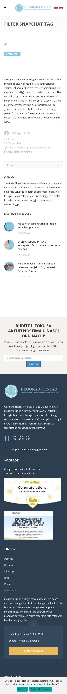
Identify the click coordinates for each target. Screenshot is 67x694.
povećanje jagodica (25, 615)
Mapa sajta (10, 590)
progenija (9, 615)
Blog (6, 577)
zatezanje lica (47, 607)
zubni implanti (15, 607)
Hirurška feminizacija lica (20, 147)
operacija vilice (44, 611)
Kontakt (8, 584)
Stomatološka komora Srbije (19, 473)
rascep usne (37, 598)
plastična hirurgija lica (37, 603)
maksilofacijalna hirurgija (17, 598)
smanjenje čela (20, 620)
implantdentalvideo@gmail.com (30, 449)
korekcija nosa (12, 611)
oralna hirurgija (31, 607)
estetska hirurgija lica (15, 603)
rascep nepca (51, 598)
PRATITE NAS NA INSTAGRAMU (21, 293)
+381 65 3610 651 (21, 439)
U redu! (22, 689)
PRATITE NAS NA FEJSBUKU (19, 289)
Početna (8, 558)
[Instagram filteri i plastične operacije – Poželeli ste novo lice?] (23, 45)
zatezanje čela (43, 615)
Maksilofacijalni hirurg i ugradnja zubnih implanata (37, 225)
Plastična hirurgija (23, 151)
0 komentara (14, 143)
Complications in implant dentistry (22, 469)
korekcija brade (28, 611)
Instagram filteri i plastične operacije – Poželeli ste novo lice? (28, 67)
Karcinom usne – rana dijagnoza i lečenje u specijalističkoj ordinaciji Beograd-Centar (37, 267)
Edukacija (9, 571)
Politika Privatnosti (40, 689)
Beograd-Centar (22, 133)
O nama (8, 565)
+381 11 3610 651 (21, 436)
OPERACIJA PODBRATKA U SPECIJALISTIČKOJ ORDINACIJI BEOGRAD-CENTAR (40, 245)
